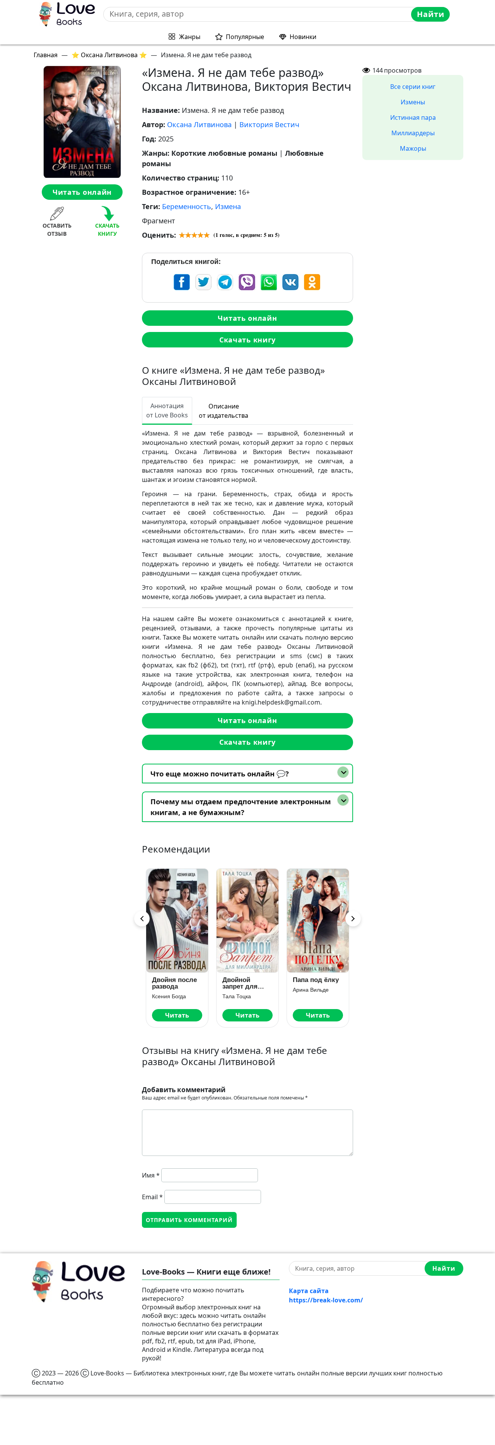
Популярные (245, 36)
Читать (177, 1015)
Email (152, 1197)
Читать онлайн (82, 192)
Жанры (189, 36)
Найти (430, 14)
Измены (413, 102)
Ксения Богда (169, 996)
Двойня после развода (174, 983)
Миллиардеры (413, 133)
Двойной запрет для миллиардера (244, 983)
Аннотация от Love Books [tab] (167, 410)
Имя (151, 1175)
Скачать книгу (247, 339)
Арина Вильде (311, 990)
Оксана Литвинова (199, 124)
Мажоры (413, 148)
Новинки (303, 36)
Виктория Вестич (269, 124)
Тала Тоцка (236, 996)
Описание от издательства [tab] (223, 411)
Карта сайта (309, 1291)
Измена (228, 206)
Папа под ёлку (316, 980)
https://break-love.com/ (326, 1300)
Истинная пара (413, 117)
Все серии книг (412, 86)
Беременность (186, 206)
